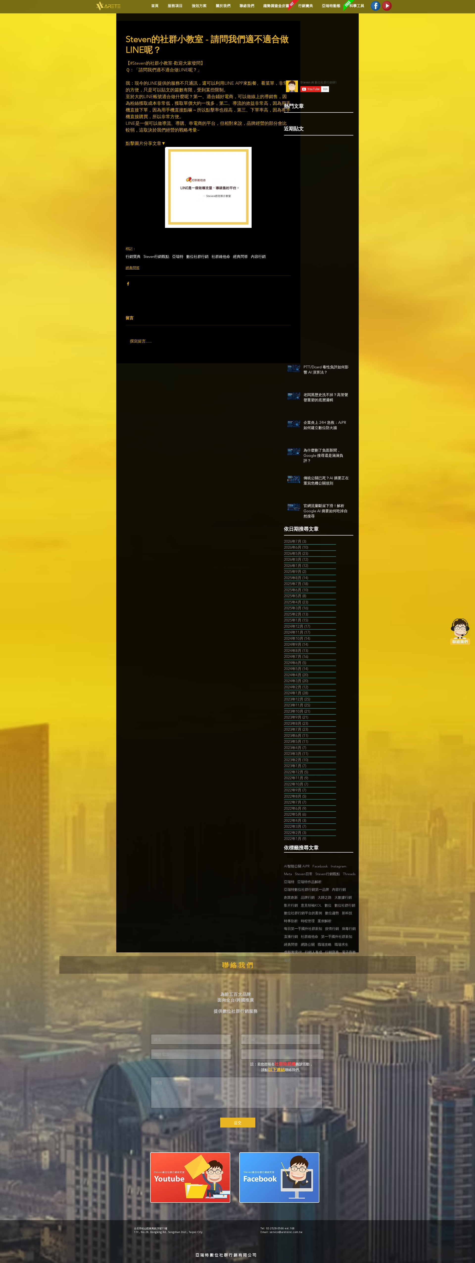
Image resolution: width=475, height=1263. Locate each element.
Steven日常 (303, 874)
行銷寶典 (133, 256)
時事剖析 (291, 921)
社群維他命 (221, 256)
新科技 (347, 913)
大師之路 (325, 897)
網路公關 (308, 944)
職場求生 (341, 944)
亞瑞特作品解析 (309, 882)
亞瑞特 (177, 256)
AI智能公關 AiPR (296, 866)
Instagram (338, 866)
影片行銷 (291, 905)
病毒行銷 (349, 928)
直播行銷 (291, 936)
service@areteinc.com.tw (286, 1232)
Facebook (320, 866)
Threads (349, 874)
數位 (328, 905)
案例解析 (325, 921)
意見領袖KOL (311, 905)
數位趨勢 (332, 913)
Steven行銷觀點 (156, 256)
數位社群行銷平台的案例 (303, 913)
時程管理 (308, 921)
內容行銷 (258, 256)
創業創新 (291, 897)
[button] (198, 5)
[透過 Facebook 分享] (128, 283)
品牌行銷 (308, 897)
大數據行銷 (343, 897)
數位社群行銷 (197, 256)
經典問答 (240, 256)
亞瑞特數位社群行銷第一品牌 (306, 889)
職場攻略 (325, 944)
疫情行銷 (332, 928)
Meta (288, 874)
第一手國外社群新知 (336, 936)
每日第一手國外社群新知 (303, 928)
